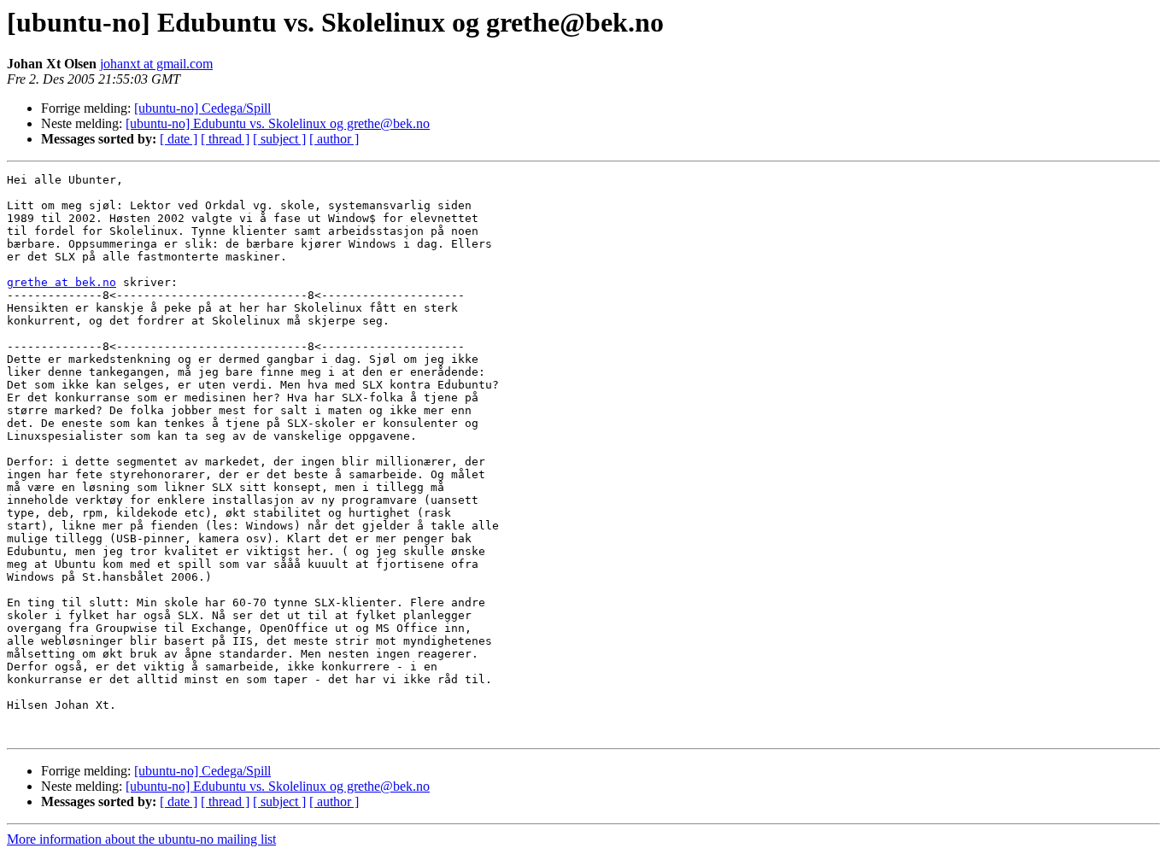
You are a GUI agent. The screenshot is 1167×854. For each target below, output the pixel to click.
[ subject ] (279, 139)
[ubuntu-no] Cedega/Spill (202, 108)
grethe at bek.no (61, 282)
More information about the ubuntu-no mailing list (141, 839)
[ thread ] (225, 139)
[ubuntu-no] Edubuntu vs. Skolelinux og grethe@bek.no (278, 123)
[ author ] (334, 139)
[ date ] (178, 139)
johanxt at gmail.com (156, 63)
